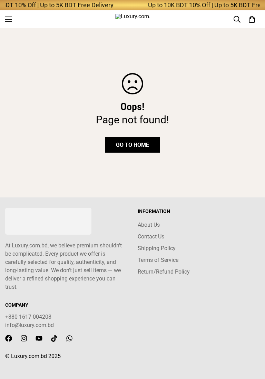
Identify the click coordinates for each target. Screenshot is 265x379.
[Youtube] (39, 338)
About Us (149, 225)
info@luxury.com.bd (29, 325)
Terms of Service (158, 260)
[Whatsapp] (69, 338)
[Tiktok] (54, 338)
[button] (252, 19)
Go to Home (132, 145)
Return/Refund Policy (164, 271)
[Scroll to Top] (251, 341)
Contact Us (151, 236)
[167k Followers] (8, 338)
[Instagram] (23, 338)
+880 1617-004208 (28, 317)
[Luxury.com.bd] (132, 19)
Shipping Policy (157, 248)
